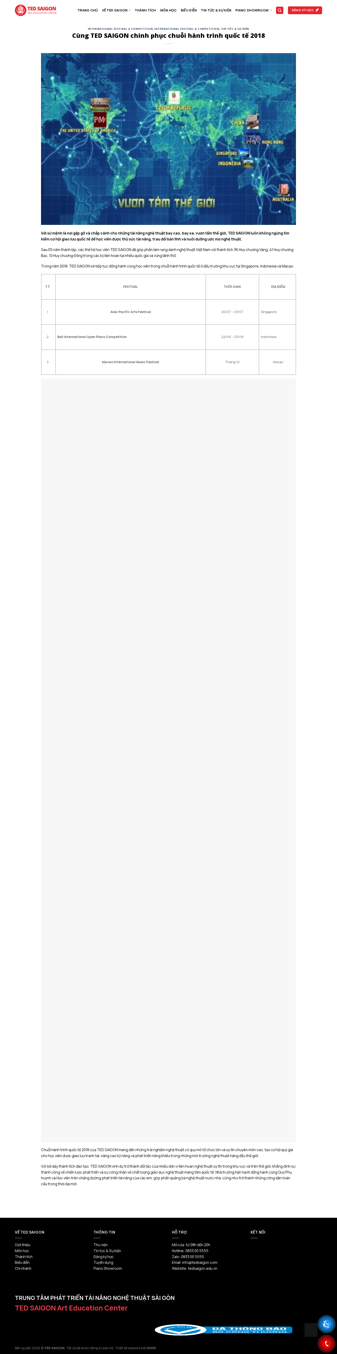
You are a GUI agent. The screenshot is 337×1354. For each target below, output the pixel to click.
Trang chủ (87, 10)
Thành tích (145, 10)
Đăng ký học (104, 1256)
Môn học (168, 10)
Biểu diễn (189, 10)
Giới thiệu (22, 1244)
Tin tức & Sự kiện (216, 10)
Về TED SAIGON (115, 10)
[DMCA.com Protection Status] (311, 1329)
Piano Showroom (251, 10)
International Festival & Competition (120, 28)
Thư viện (101, 1244)
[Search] (279, 10)
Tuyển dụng (103, 1262)
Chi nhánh (23, 1268)
